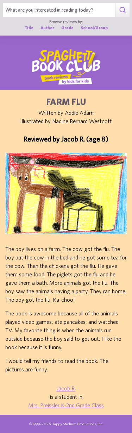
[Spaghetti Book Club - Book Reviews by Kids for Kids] (66, 66)
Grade (67, 27)
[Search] (122, 10)
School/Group (94, 27)
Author (47, 27)
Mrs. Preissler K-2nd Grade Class (66, 405)
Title (29, 27)
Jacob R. (66, 388)
